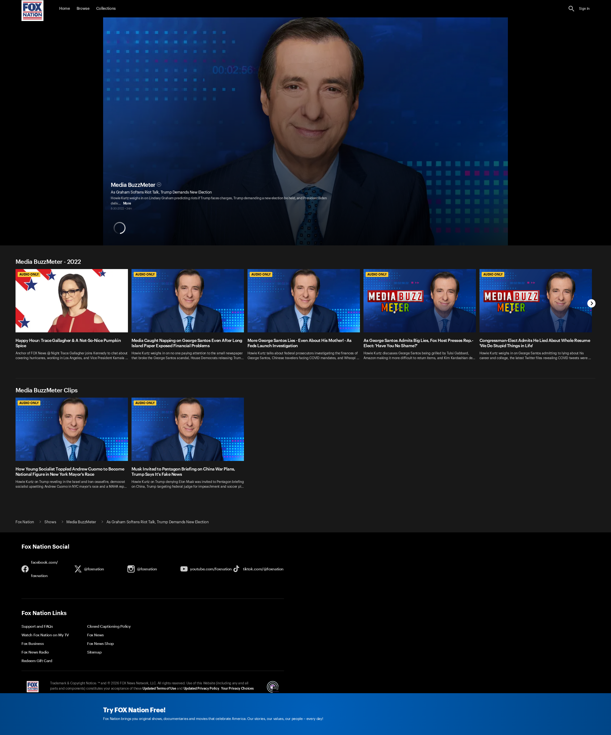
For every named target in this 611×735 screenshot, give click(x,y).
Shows (50, 522)
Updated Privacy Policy (201, 688)
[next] (591, 304)
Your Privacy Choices (237, 688)
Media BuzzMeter (133, 185)
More (127, 203)
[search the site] (571, 9)
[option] (74, 317)
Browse (83, 9)
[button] (571, 9)
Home (64, 9)
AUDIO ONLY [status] (29, 274)
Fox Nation (25, 522)
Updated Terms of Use (159, 688)
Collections (106, 9)
